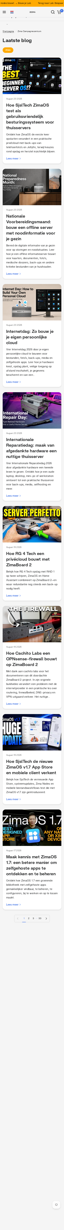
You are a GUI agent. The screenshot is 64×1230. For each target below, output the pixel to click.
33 (40, 918)
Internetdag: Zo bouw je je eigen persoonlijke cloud (30, 337)
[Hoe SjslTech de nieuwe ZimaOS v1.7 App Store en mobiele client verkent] (32, 732)
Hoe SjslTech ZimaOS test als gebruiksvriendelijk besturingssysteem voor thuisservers (30, 116)
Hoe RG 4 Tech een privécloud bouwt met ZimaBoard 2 (28, 559)
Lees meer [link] (12, 158)
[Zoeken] (53, 12)
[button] (12, 12)
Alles (8, 50)
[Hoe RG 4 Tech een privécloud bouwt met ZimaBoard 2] (32, 524)
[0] (58, 12)
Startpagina (8, 31)
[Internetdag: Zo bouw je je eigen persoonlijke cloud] (32, 302)
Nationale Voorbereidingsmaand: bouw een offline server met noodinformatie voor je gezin (30, 227)
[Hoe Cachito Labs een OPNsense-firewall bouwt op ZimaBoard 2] (32, 624)
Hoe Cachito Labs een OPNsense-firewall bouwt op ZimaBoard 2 (31, 659)
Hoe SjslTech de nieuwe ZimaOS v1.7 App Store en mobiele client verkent (31, 767)
